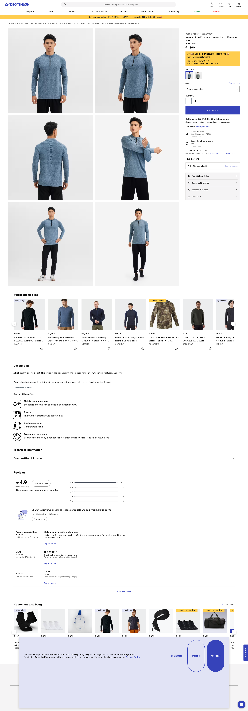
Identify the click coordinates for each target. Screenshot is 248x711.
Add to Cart (212, 110)
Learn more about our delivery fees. (222, 153)
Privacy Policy (133, 657)
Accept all (215, 656)
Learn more (176, 656)
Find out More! (39, 519)
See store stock (231, 166)
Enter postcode (203, 126)
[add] (202, 101)
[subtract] (188, 101)
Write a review (41, 483)
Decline (196, 656)
